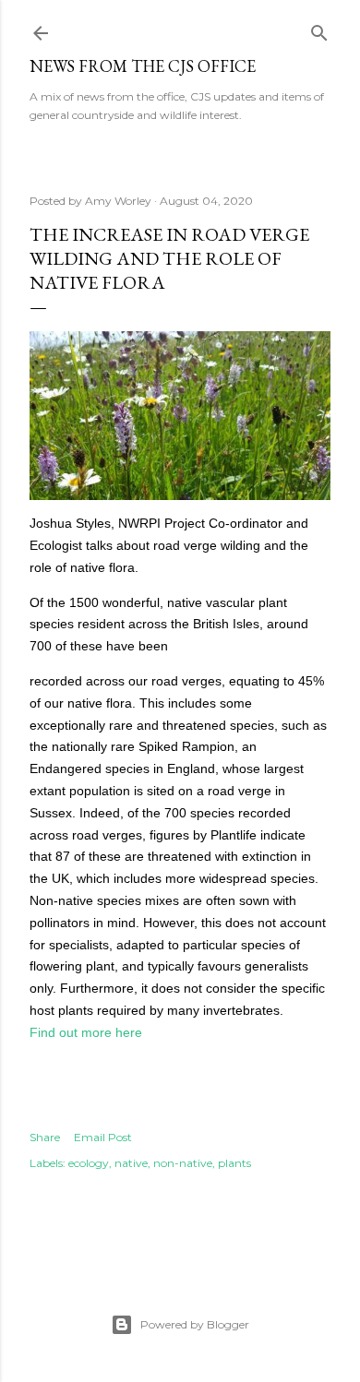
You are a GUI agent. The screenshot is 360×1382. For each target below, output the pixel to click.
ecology (88, 1163)
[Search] (319, 29)
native (131, 1163)
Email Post (103, 1137)
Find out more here (86, 1032)
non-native (182, 1163)
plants (234, 1163)
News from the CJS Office (143, 66)
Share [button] (45, 1137)
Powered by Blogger (194, 1324)
